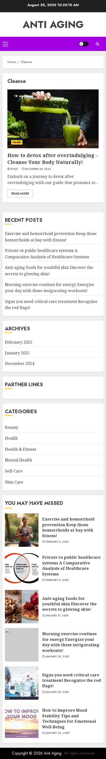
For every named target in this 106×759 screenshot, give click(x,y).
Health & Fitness (20, 449)
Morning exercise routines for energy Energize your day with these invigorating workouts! (70, 642)
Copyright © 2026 (28, 753)
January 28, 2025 (57, 656)
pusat (14, 169)
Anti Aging (53, 24)
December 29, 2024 (38, 169)
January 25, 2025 (57, 692)
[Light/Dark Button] (84, 43)
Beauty (11, 427)
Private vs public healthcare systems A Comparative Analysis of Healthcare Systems (71, 565)
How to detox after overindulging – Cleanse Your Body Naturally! (52, 158)
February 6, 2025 (57, 542)
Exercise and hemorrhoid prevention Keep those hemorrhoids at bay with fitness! (68, 527)
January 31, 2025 (57, 615)
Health (17, 142)
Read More (20, 193)
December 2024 (19, 363)
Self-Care (13, 471)
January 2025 (17, 353)
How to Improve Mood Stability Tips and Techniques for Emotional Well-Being (69, 718)
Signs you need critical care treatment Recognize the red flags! (71, 680)
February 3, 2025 (57, 580)
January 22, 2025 (58, 733)
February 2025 (18, 342)
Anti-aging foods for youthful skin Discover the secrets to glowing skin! (69, 604)
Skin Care (14, 482)
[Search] (97, 44)
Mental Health (18, 460)
